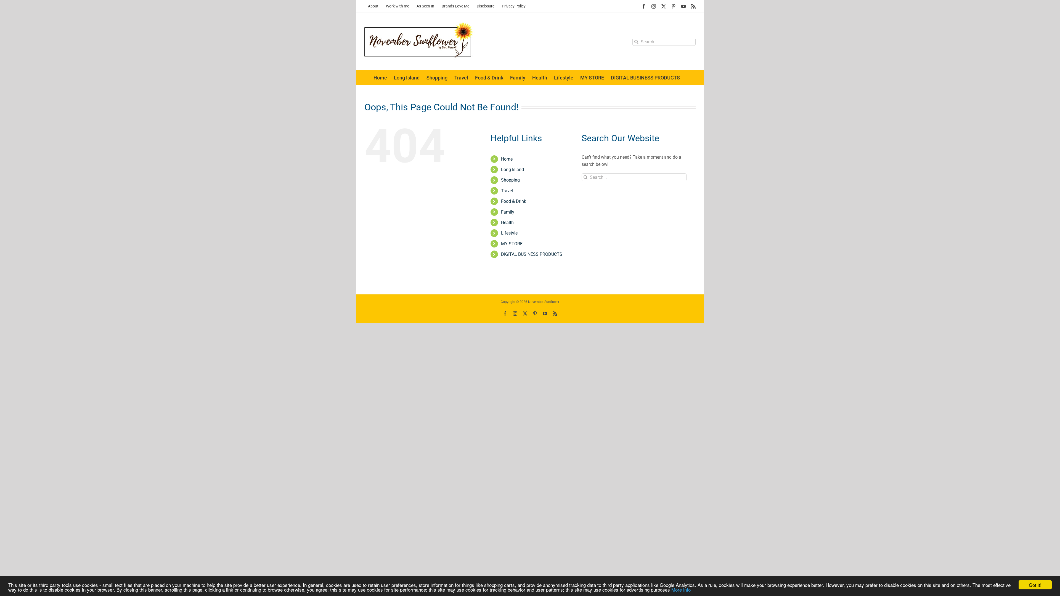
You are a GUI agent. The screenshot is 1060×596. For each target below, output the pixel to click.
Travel (507, 190)
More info (681, 589)
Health (507, 222)
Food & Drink (513, 201)
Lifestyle (509, 233)
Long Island (512, 169)
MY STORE (512, 243)
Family (507, 212)
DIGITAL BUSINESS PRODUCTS (531, 254)
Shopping (510, 180)
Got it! (1035, 584)
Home (507, 159)
